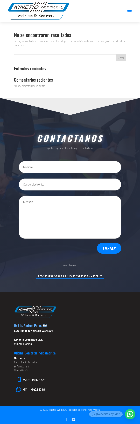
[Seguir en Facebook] (66, 419)
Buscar (120, 57)
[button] (130, 414)
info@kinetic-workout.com (68, 275)
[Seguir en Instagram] (74, 419)
